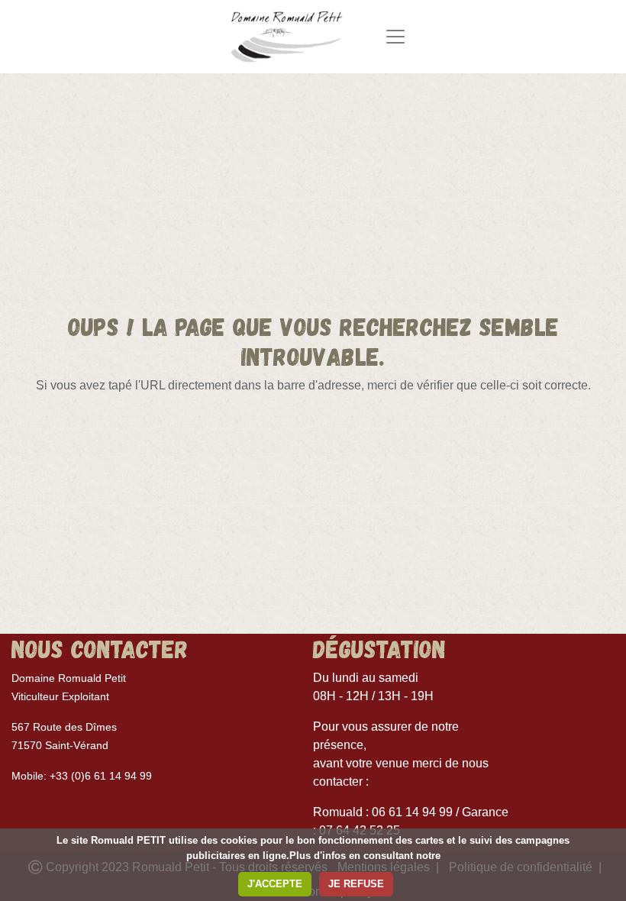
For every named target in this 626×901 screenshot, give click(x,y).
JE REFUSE (356, 884)
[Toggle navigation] (395, 36)
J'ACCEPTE (274, 884)
